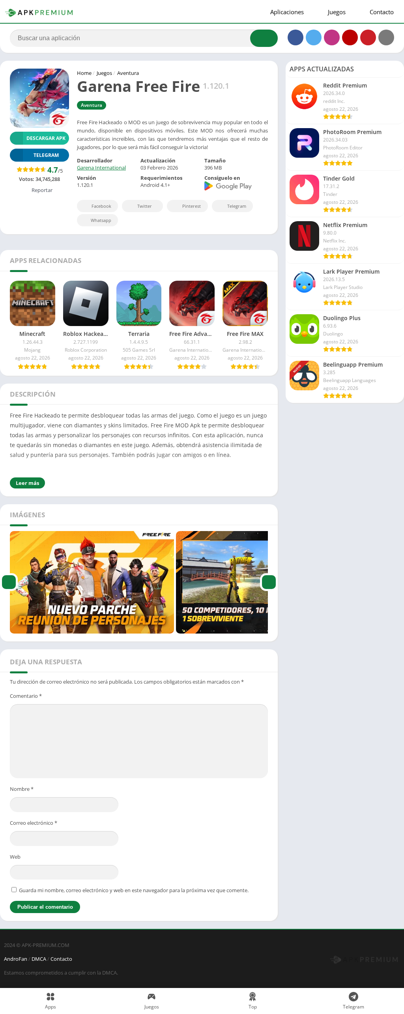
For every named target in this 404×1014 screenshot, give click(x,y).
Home (84, 72)
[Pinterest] (368, 37)
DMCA (39, 958)
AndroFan (15, 958)
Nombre (22, 788)
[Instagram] (332, 37)
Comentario (26, 695)
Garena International (101, 167)
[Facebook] (295, 37)
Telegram (236, 206)
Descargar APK (45, 138)
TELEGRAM (46, 155)
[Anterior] (9, 582)
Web (15, 856)
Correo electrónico (33, 822)
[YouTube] (350, 37)
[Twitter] (314, 37)
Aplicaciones (286, 12)
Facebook (101, 206)
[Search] (264, 38)
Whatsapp (101, 220)
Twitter (144, 206)
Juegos (336, 12)
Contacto (381, 12)
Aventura (128, 72)
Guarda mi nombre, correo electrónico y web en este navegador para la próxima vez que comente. (134, 890)
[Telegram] (386, 37)
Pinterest (191, 206)
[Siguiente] (269, 582)
